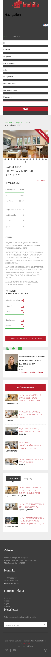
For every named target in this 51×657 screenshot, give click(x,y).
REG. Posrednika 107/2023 (14, 563)
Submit (45, 625)
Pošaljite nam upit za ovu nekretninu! (25, 338)
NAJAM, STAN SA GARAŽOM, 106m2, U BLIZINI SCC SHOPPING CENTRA (31, 415)
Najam (19, 122)
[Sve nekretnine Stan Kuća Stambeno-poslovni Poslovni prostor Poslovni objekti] (25, 64)
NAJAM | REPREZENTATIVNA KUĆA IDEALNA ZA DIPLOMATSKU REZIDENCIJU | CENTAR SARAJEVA (31, 521)
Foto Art (26, 643)
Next (46, 143)
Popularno (13, 479)
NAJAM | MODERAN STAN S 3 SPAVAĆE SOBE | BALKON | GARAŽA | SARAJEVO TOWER (30, 398)
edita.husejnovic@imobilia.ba (31, 372)
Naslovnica (9, 122)
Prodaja (7, 601)
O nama (7, 598)
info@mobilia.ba (11, 583)
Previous (5, 143)
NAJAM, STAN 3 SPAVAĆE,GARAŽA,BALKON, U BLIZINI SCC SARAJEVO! (30, 445)
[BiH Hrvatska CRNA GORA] (25, 43)
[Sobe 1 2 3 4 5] (25, 70)
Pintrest (6, 650)
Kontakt (7, 606)
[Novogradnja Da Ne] (25, 77)
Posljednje (28, 479)
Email (14, 650)
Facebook (10, 650)
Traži (25, 109)
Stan (26, 122)
